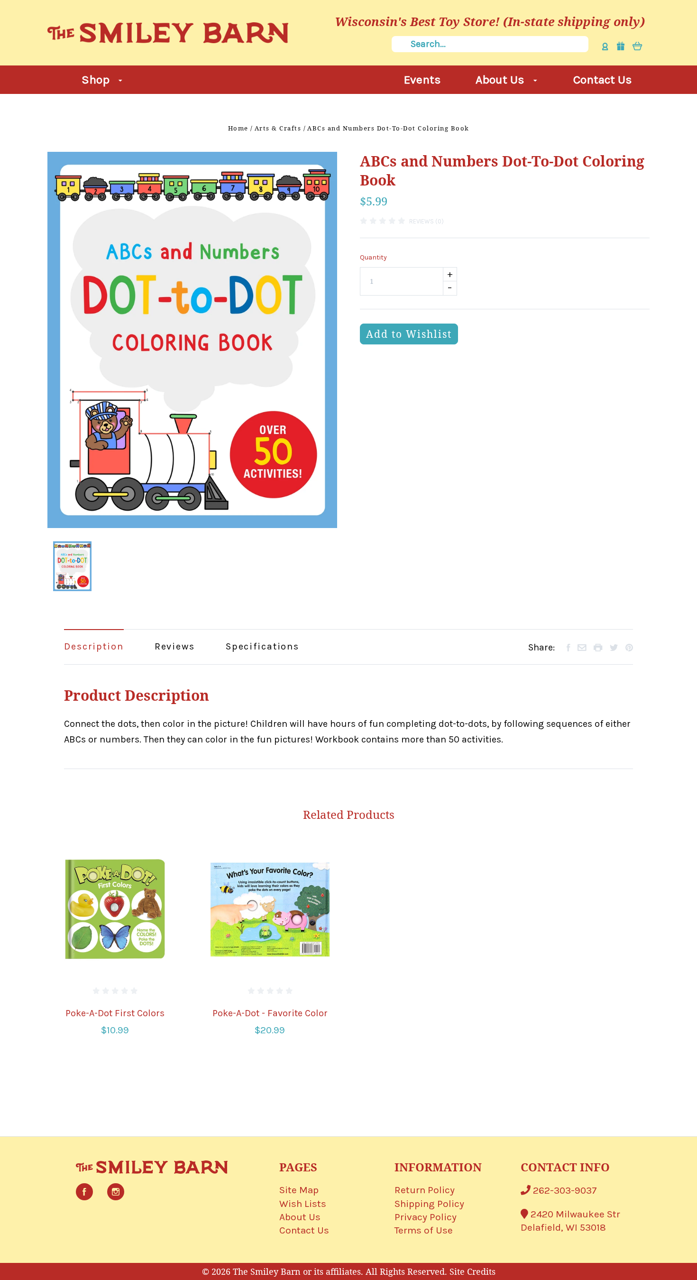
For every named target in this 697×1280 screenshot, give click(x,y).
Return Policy (424, 1190)
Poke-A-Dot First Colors (115, 1013)
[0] (637, 46)
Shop (97, 79)
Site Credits (472, 1271)
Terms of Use (423, 1230)
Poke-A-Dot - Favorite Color (270, 1013)
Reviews (175, 646)
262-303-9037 (564, 1190)
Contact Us (602, 79)
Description (94, 646)
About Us (501, 79)
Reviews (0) (426, 221)
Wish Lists (302, 1203)
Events (422, 79)
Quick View (115, 909)
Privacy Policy (425, 1217)
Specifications (262, 646)
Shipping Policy (429, 1203)
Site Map (299, 1190)
